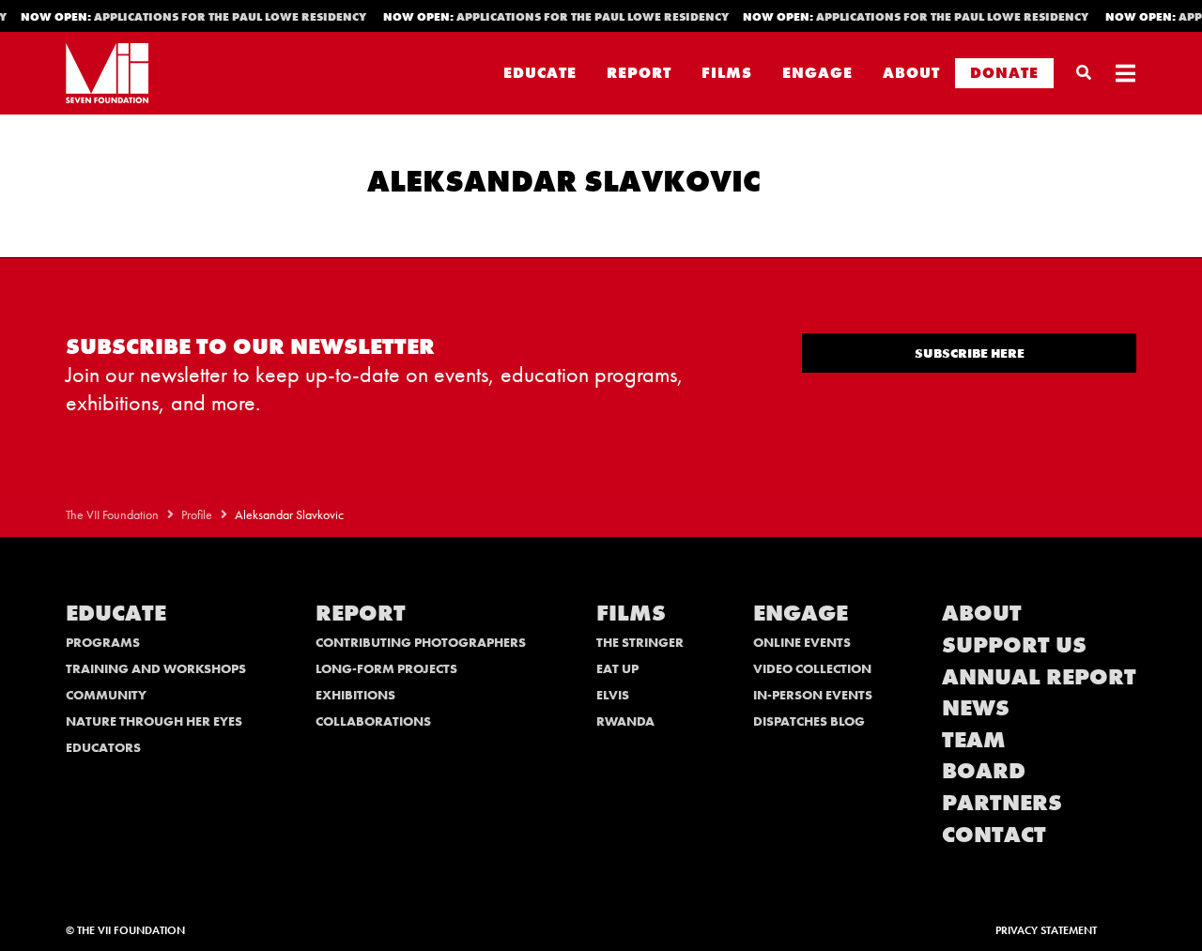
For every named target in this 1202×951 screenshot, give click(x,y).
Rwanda (625, 721)
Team (974, 739)
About (911, 73)
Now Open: (189, 16)
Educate (540, 73)
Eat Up (617, 668)
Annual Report (1039, 676)
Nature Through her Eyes (154, 721)
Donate (1004, 73)
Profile (196, 515)
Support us (1014, 644)
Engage (817, 73)
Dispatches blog (809, 721)
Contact (994, 834)
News (975, 707)
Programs (103, 642)
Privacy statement (1046, 930)
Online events (802, 642)
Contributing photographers (421, 642)
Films (726, 73)
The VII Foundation (112, 515)
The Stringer (640, 642)
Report (639, 73)
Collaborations (373, 721)
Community (106, 694)
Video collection (812, 668)
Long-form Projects (386, 668)
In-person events (812, 694)
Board (983, 770)
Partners (1002, 802)
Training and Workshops (156, 668)
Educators (103, 747)
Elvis (612, 694)
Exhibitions (355, 694)
